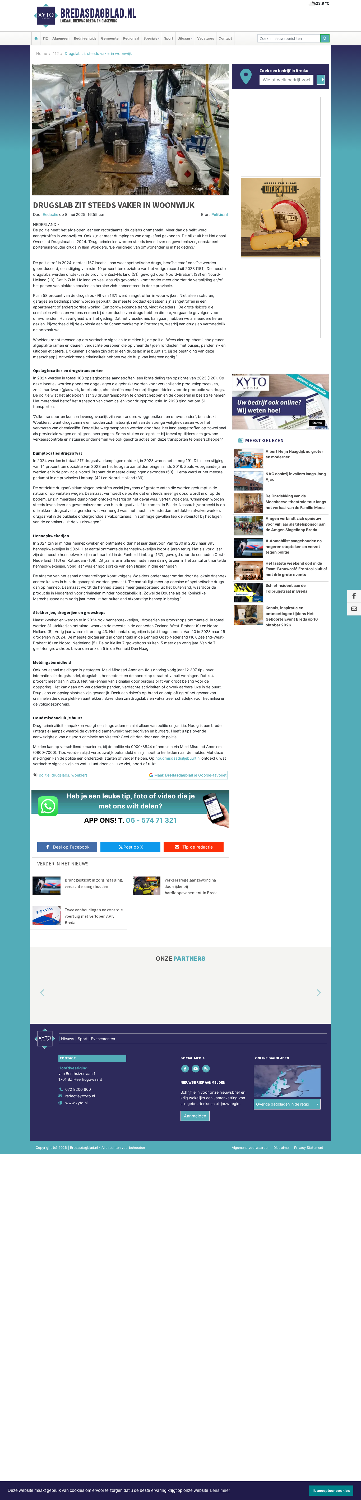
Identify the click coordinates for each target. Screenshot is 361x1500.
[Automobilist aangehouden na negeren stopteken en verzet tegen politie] (248, 548)
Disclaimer (282, 1148)
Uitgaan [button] (184, 38)
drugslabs (60, 775)
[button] (36, 993)
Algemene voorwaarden (250, 1148)
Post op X (133, 847)
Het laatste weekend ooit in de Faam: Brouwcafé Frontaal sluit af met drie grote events (296, 569)
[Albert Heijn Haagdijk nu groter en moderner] (248, 459)
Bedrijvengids (85, 38)
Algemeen (61, 38)
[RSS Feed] (206, 1068)
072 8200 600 (78, 1089)
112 (45, 38)
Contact (225, 38)
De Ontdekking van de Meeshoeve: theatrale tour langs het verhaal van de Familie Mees (296, 501)
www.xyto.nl (76, 1103)
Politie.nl (219, 214)
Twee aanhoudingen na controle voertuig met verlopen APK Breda (94, 916)
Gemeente (110, 38)
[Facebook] (186, 1068)
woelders (79, 775)
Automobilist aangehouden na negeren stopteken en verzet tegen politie (294, 546)
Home (41, 53)
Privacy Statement (308, 1148)
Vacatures (205, 38)
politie (44, 775)
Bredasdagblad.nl (98, 13)
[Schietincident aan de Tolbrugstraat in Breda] (248, 593)
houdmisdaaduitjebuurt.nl (177, 758)
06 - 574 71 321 (151, 820)
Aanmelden (195, 1115)
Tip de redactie (197, 847)
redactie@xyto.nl (80, 1096)
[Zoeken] (325, 38)
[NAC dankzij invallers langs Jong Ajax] (248, 481)
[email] (354, 609)
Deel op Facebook (71, 847)
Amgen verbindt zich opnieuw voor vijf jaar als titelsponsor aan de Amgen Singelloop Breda (296, 524)
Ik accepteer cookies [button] (331, 1490)
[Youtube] (196, 1068)
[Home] (36, 38)
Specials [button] (150, 38)
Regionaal (131, 38)
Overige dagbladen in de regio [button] (282, 1104)
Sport (168, 38)
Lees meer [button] (220, 1490)
